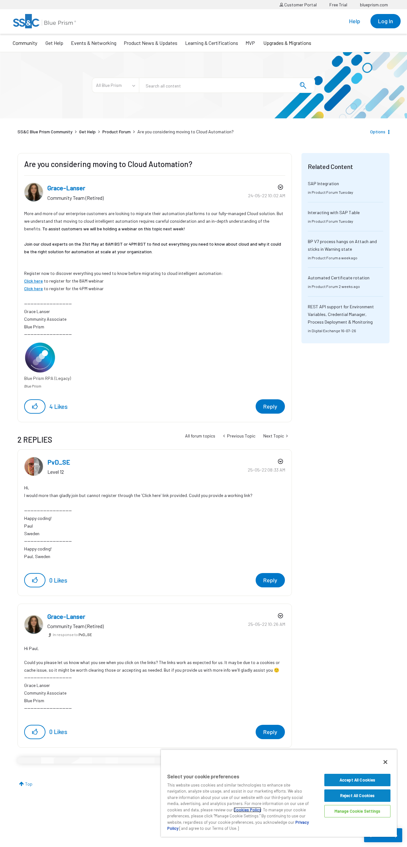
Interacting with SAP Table (334, 212)
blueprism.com (374, 4)
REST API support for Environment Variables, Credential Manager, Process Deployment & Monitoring (341, 314)
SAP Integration (323, 183)
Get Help (54, 43)
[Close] (385, 762)
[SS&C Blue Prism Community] (44, 21)
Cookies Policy (247, 809)
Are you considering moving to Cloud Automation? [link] (185, 131)
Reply (270, 406)
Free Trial (338, 4)
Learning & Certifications (211, 43)
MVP (250, 43)
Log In (385, 21)
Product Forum (116, 131)
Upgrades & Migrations (287, 43)
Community (25, 43)
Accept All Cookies (357, 779)
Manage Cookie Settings (358, 811)
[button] (34, 406)
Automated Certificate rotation (338, 277)
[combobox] (227, 85)
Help (354, 21)
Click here (33, 281)
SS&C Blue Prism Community (44, 131)
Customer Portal (300, 4)
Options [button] (377, 131)
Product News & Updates (150, 43)
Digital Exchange (326, 330)
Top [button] (28, 784)
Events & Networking (93, 43)
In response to (72, 634)
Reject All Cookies (357, 795)
